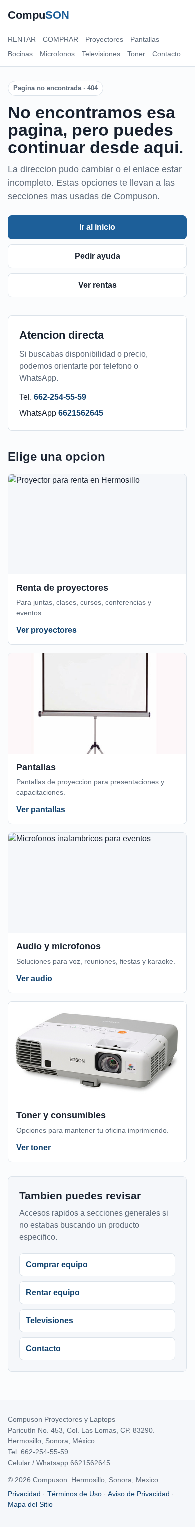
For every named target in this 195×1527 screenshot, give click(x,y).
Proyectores (105, 39)
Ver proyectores (46, 630)
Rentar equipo (53, 1292)
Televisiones (101, 54)
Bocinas (20, 54)
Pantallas (145, 39)
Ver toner (33, 1147)
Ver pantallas (41, 809)
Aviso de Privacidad (139, 1494)
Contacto (166, 54)
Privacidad (24, 1494)
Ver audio (34, 978)
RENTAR (22, 39)
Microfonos (57, 54)
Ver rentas (97, 285)
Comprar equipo (57, 1264)
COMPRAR (60, 39)
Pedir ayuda (97, 256)
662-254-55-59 (60, 397)
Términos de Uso (75, 1494)
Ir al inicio (98, 227)
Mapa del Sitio (30, 1504)
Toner (137, 54)
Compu (39, 15)
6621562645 (81, 413)
